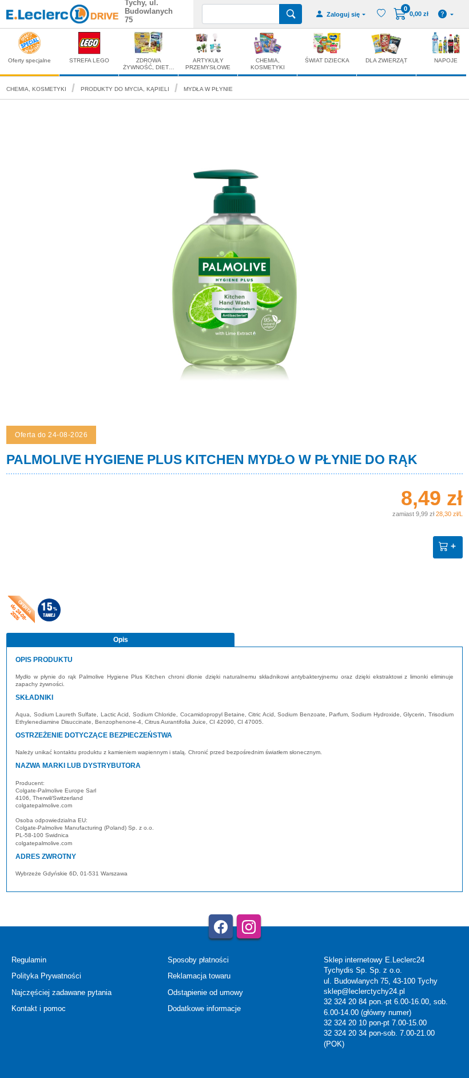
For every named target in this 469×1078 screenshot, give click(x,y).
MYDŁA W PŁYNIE (208, 89)
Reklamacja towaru (199, 976)
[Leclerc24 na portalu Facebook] (221, 926)
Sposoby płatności (198, 960)
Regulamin (28, 960)
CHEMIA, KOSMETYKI (36, 89)
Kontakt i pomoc (38, 1008)
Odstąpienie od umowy (205, 992)
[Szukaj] (290, 14)
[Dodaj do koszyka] (448, 547)
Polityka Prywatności (46, 976)
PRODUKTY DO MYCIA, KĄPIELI (125, 89)
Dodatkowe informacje (204, 1008)
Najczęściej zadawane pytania (61, 992)
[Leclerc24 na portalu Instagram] (249, 926)
